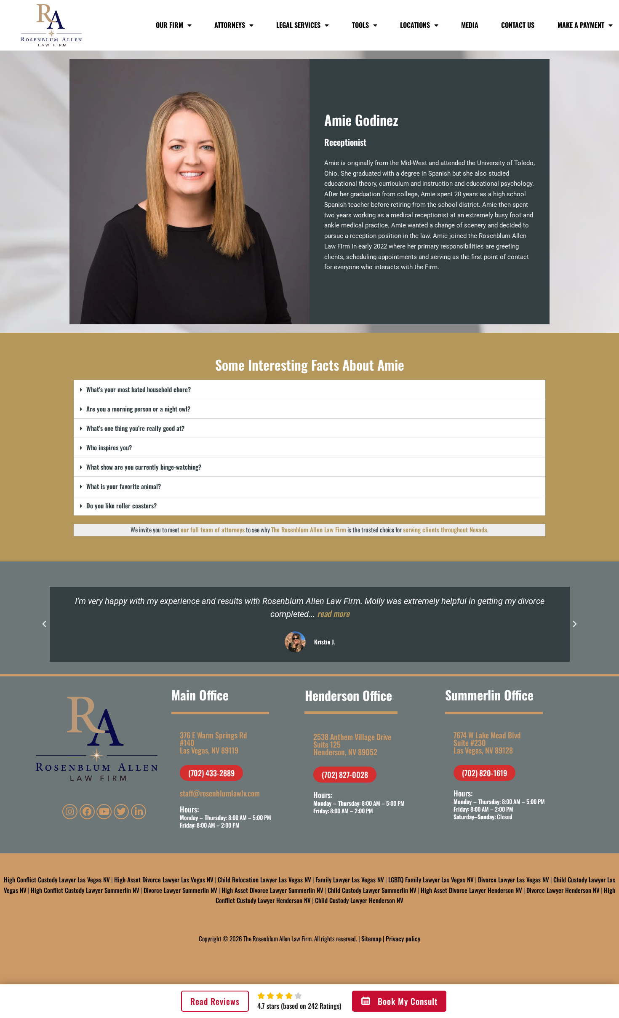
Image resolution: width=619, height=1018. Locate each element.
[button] (309, 389)
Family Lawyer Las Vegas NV (349, 879)
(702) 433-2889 (211, 772)
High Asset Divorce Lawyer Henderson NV (471, 890)
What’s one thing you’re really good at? (135, 428)
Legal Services (298, 25)
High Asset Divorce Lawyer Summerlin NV (272, 890)
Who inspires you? (109, 447)
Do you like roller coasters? (121, 505)
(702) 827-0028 (345, 774)
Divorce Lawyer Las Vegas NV (513, 879)
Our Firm (169, 25)
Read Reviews (215, 1001)
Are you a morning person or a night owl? (138, 408)
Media (469, 25)
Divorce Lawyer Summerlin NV (180, 890)
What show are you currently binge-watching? (143, 466)
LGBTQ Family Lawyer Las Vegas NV (431, 879)
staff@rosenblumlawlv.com (220, 793)
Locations (415, 25)
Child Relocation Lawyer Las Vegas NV (264, 879)
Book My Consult (408, 1001)
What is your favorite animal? (123, 486)
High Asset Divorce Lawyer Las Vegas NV (163, 879)
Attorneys (229, 25)
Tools (360, 25)
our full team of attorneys (213, 529)
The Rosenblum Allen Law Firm (308, 529)
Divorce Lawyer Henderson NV (563, 890)
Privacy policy (403, 938)
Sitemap (371, 938)
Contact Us (517, 25)
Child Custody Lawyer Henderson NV (359, 900)
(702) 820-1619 (484, 772)
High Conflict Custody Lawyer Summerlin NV (85, 890)
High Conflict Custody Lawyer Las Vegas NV (57, 879)
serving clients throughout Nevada (445, 529)
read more (333, 614)
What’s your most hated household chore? (138, 389)
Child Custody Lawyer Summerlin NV (372, 890)
